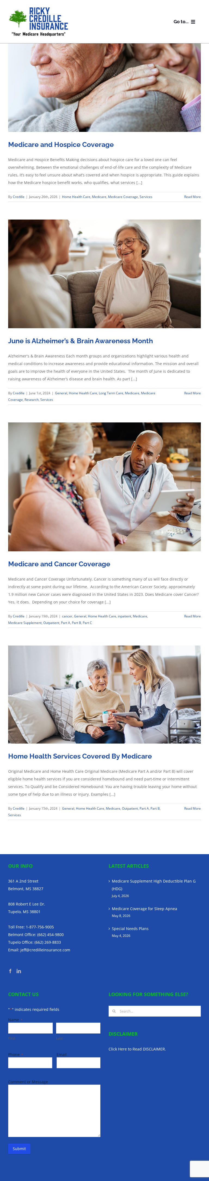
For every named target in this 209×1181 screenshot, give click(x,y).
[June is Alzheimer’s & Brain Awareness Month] (104, 274)
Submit (19, 1148)
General (61, 393)
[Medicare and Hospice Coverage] (104, 87)
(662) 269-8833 (48, 942)
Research (31, 399)
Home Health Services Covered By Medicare (80, 756)
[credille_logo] (38, 8)
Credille (18, 196)
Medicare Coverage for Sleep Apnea (144, 908)
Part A (65, 622)
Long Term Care (111, 393)
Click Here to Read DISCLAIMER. (137, 1049)
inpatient (124, 616)
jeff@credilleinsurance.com (45, 949)
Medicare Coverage (123, 196)
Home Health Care (76, 196)
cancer (67, 616)
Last (59, 1038)
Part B (76, 622)
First (11, 1038)
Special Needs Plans (130, 928)
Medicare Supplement (25, 622)
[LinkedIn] (19, 971)
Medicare (99, 196)
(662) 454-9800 (50, 934)
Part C (87, 622)
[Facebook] (10, 971)
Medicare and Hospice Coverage (61, 144)
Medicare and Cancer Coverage (59, 564)
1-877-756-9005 (40, 927)
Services (146, 196)
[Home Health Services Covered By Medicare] (104, 694)
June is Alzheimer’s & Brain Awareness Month (80, 341)
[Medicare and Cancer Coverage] (104, 486)
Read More (192, 196)
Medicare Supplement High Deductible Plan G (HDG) (154, 884)
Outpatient (51, 622)
